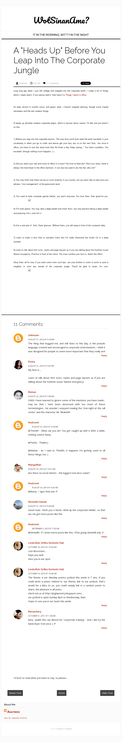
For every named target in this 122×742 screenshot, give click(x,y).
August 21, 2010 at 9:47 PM (41, 366)
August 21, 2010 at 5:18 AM (41, 339)
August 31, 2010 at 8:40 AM (41, 506)
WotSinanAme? (61, 20)
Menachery (34, 611)
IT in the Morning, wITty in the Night (61, 34)
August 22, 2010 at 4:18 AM (45, 426)
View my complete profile (15, 718)
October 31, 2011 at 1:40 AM (41, 616)
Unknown (33, 335)
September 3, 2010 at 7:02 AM (45, 528)
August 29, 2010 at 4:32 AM (45, 487)
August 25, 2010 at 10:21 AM (41, 469)
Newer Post (15, 692)
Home (61, 692)
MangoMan (34, 464)
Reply (104, 355)
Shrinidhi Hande (37, 501)
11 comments (52, 83)
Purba (31, 361)
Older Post (107, 692)
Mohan (32, 392)
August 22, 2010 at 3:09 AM (41, 396)
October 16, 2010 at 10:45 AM (42, 547)
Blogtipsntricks (69, 728)
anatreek (33, 422)
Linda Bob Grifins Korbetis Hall (46, 542)
